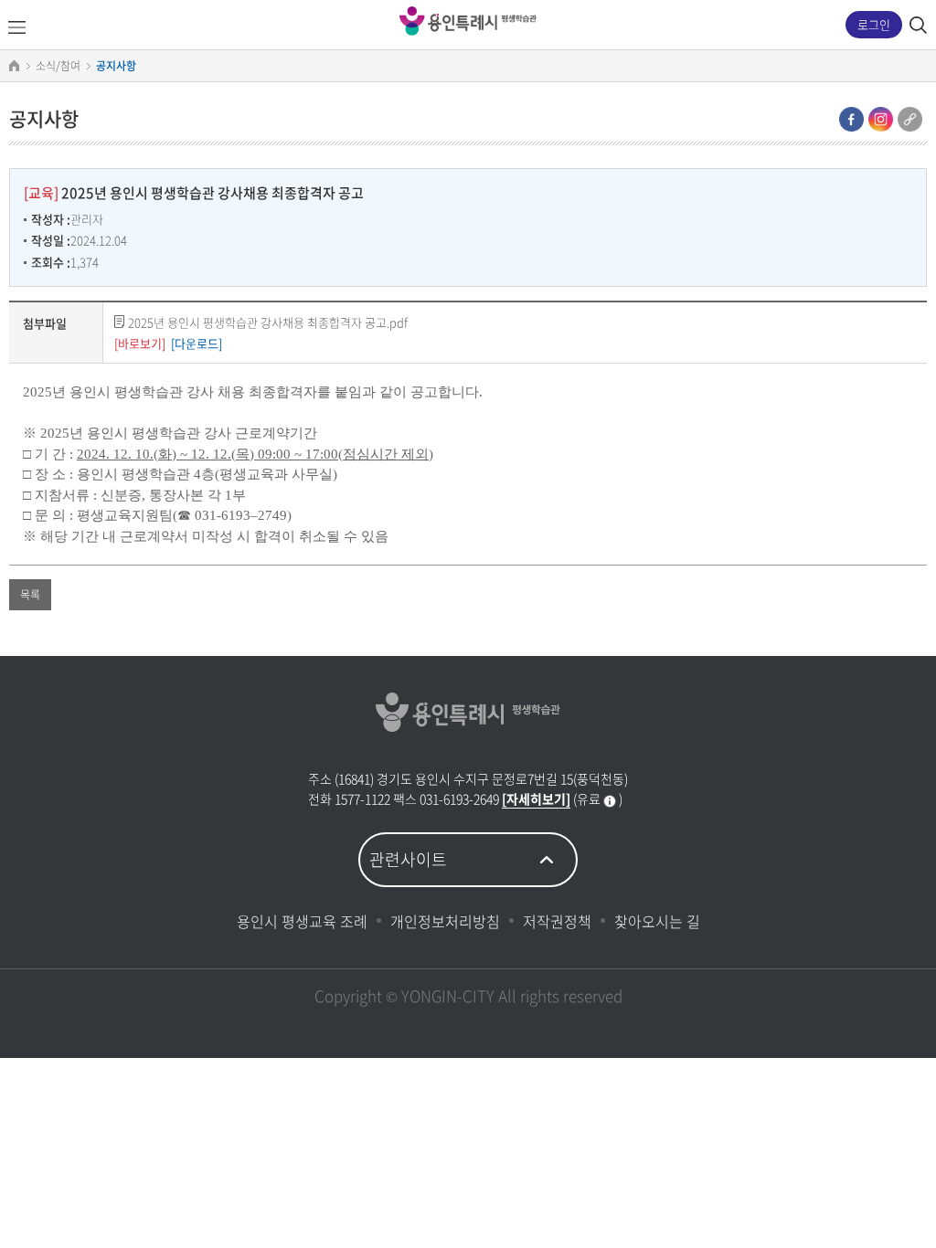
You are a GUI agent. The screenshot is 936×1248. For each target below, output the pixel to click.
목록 (30, 595)
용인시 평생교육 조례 (302, 921)
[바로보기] (139, 343)
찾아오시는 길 (657, 921)
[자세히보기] (536, 798)
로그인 (873, 24)
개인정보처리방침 (445, 921)
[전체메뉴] (16, 27)
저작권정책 (557, 921)
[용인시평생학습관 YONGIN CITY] (468, 21)
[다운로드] (196, 343)
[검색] (917, 24)
